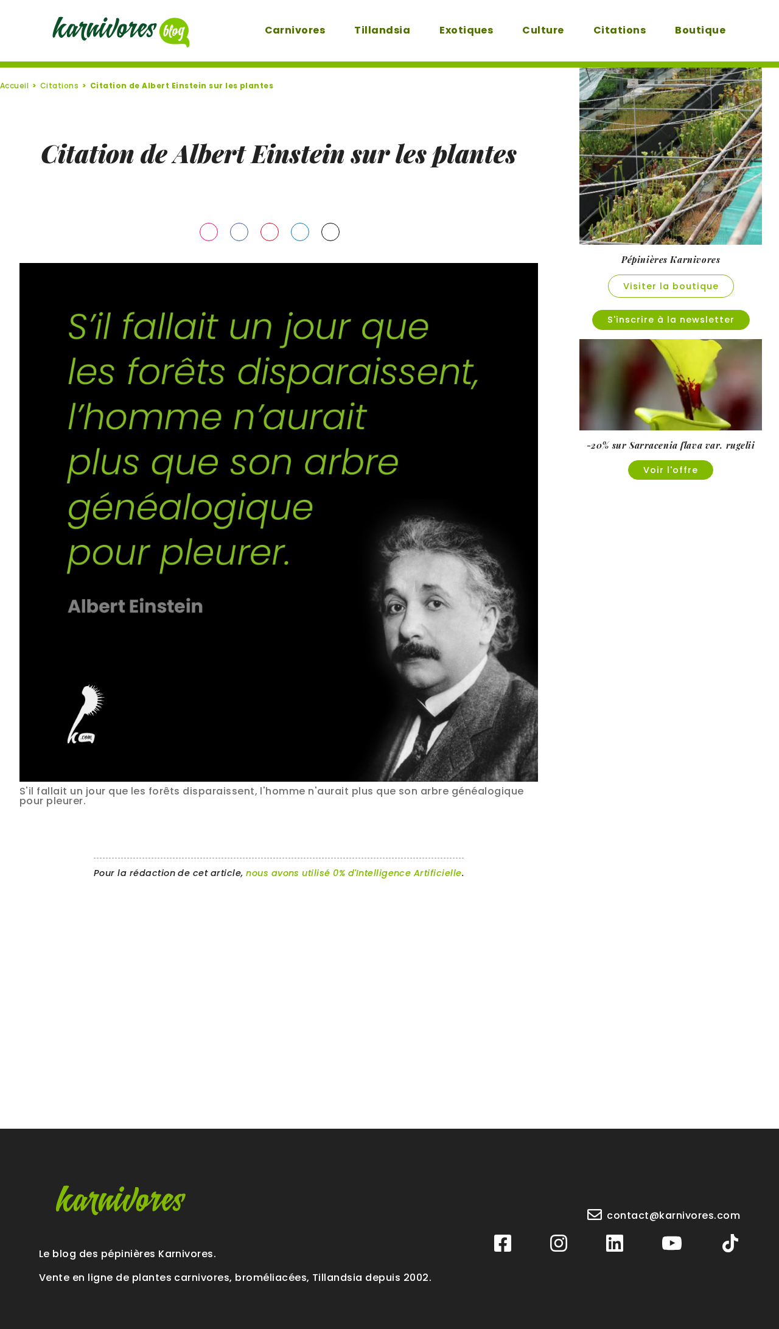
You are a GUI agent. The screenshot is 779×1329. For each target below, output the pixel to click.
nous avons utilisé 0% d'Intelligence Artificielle (354, 873)
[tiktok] (730, 1244)
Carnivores (295, 30)
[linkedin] (614, 1244)
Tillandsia (382, 30)
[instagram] (558, 1244)
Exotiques (466, 30)
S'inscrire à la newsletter (671, 320)
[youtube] (672, 1244)
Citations (619, 30)
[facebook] (502, 1244)
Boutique (700, 30)
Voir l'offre (670, 470)
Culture (543, 30)
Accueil (14, 85)
